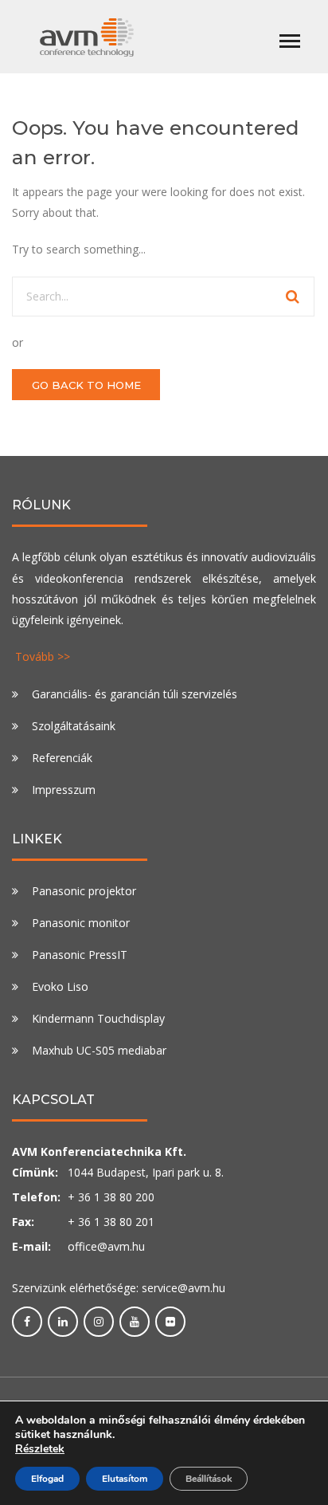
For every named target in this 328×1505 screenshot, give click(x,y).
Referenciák (62, 757)
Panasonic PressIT (79, 954)
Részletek (39, 1449)
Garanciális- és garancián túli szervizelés (134, 693)
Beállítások (208, 1478)
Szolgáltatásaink (73, 725)
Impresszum (64, 789)
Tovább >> (42, 656)
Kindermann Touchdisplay (98, 1018)
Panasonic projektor (84, 890)
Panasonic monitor (81, 922)
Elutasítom (124, 1478)
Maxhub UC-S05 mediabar (99, 1050)
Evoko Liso (60, 986)
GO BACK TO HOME (86, 385)
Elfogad (47, 1478)
